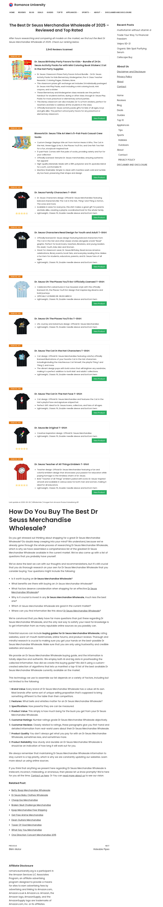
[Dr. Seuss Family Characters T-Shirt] (22, 200)
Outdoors (123, 145)
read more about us (74, 775)
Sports (120, 135)
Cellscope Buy (124, 57)
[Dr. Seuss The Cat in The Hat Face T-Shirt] (22, 401)
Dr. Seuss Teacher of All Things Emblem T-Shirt (62, 464)
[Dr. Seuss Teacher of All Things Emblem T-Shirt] (22, 472)
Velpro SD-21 (124, 43)
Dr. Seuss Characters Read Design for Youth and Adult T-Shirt (71, 232)
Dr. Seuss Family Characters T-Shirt (55, 192)
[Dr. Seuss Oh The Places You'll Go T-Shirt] (22, 326)
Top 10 (60, 12)
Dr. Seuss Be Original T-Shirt (51, 427)
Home (12, 12)
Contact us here (40, 775)
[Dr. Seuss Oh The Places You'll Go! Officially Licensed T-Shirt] (22, 289)
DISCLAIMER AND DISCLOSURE (118, 12)
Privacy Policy (124, 76)
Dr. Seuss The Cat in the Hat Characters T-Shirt (62, 350)
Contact (121, 86)
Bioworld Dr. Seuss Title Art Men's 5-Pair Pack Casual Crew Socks (68, 135)
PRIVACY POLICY (126, 159)
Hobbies (122, 140)
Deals (40, 12)
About (120, 81)
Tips (120, 130)
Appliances (123, 125)
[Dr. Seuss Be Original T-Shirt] (22, 435)
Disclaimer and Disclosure (131, 71)
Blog (31, 12)
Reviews (22, 12)
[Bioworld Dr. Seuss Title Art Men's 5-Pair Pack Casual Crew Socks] (22, 142)
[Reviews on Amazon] (21, 213)
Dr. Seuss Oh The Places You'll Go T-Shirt (58, 318)
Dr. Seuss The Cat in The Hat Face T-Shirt (58, 393)
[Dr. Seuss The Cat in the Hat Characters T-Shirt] (22, 358)
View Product (99, 118)
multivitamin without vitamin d (134, 30)
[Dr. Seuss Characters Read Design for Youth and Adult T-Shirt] (22, 240)
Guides (50, 12)
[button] (77, 12)
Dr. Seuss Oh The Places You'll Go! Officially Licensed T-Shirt (69, 281)
